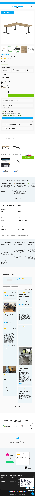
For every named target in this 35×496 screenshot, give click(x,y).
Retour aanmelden (12, 477)
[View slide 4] (19, 444)
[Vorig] (1, 3)
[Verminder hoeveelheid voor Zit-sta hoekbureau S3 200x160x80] (2, 95)
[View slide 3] (18, 444)
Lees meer (26, 341)
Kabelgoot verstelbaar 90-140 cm (14, 124)
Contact (11, 480)
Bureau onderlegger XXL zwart (5, 167)
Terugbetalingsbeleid (12, 494)
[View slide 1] (15, 444)
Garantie (2, 480)
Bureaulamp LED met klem (12, 128)
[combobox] (6, 287)
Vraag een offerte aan (17, 117)
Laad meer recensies (17, 406)
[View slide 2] (17, 444)
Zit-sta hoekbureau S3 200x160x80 (5, 152)
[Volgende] (34, 3)
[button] (4, 49)
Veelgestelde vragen (13, 481)
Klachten (11, 478)
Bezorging (2, 478)
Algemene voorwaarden (18, 494)
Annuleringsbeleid (23, 494)
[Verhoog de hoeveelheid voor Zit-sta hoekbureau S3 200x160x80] (6, 95)
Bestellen (2, 477)
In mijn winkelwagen (27, 157)
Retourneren (3, 481)
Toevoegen (6, 156)
